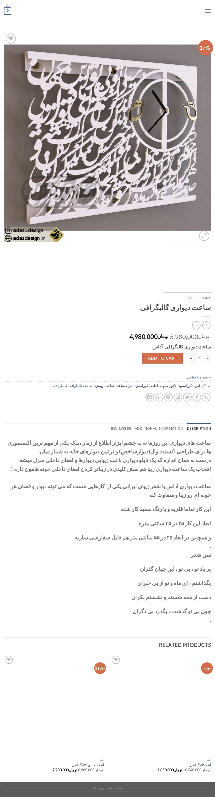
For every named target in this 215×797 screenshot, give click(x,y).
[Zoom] (204, 236)
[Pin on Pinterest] (168, 397)
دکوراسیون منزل (138, 385)
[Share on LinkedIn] (149, 397)
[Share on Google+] (159, 397)
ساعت (191, 298)
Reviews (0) (121, 428)
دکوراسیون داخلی (163, 385)
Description (199, 428)
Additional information (159, 428)
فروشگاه (98, 788)
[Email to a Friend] (178, 397)
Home (206, 298)
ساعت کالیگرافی (80, 385)
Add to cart (163, 357)
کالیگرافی (60, 385)
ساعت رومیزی (104, 385)
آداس (199, 385)
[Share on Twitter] (187, 397)
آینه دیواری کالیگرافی (88, 765)
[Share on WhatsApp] (206, 397)
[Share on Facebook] (196, 397)
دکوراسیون (186, 385)
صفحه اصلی (115, 788)
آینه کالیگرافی (200, 765)
